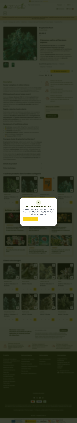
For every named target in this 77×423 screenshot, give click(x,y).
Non (46, 219)
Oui (30, 219)
